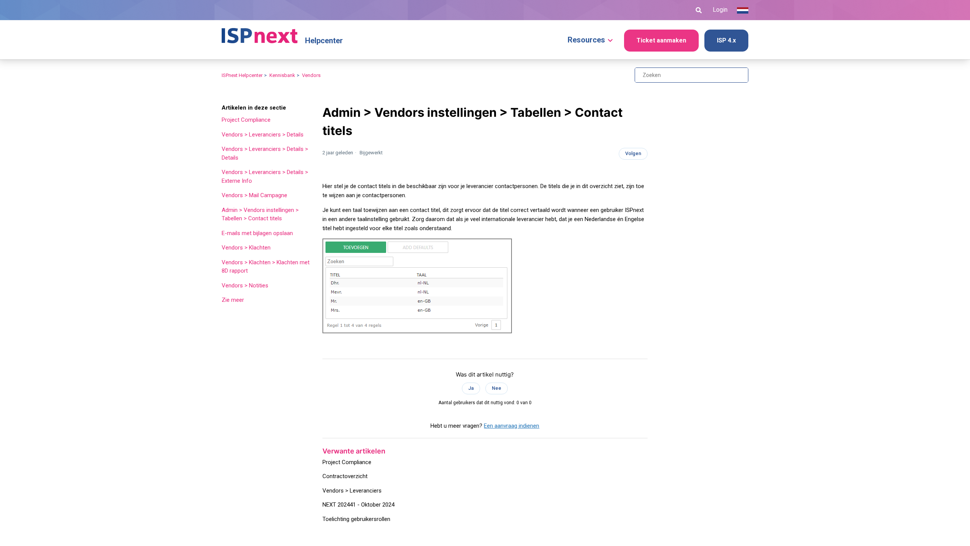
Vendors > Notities (245, 285)
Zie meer (233, 300)
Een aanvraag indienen (511, 425)
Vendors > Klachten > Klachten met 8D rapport (266, 267)
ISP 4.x (726, 40)
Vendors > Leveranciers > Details (263, 134)
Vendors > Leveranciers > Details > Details (265, 153)
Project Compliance (246, 119)
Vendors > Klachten (246, 247)
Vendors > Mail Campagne (254, 195)
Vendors (311, 75)
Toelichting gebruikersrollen (356, 519)
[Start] (259, 32)
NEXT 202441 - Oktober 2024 (358, 504)
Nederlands (742, 10)
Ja (471, 388)
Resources (586, 39)
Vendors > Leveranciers (352, 490)
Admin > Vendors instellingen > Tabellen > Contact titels (260, 214)
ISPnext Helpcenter (242, 75)
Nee (496, 388)
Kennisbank (282, 75)
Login (720, 9)
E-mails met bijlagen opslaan (257, 233)
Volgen (633, 153)
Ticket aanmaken (661, 40)
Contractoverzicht (345, 476)
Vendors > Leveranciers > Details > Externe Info (265, 176)
